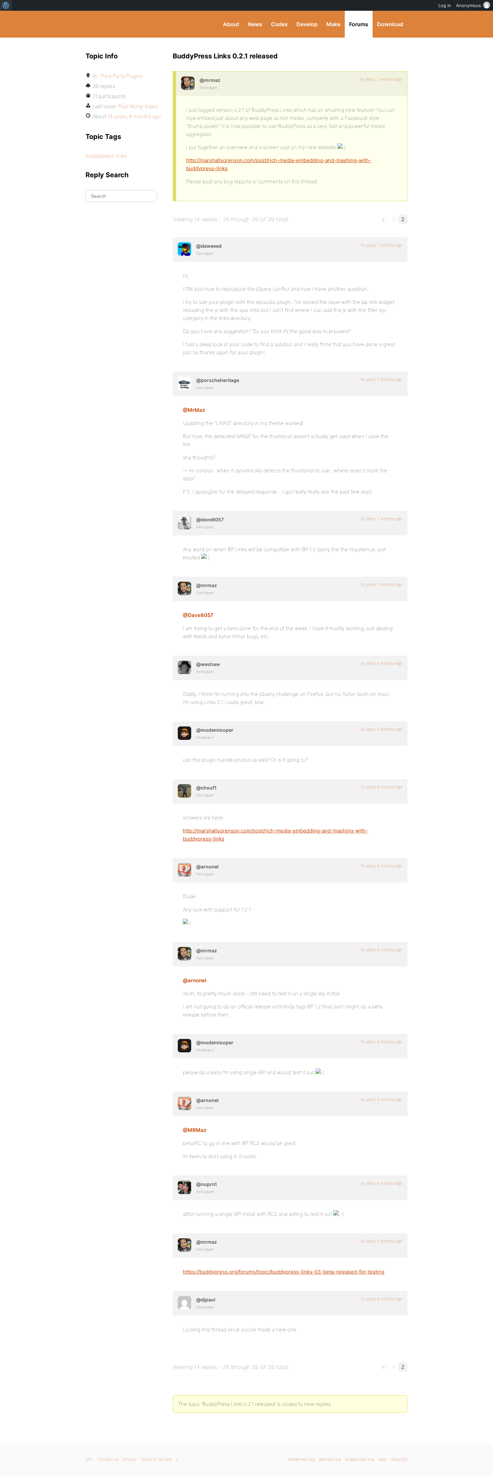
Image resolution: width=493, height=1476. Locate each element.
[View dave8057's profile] (184, 522)
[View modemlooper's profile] (184, 733)
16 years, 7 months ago (381, 79)
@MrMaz (194, 410)
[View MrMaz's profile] (188, 83)
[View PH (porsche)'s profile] (184, 383)
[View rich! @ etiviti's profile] (184, 1187)
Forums (358, 24)
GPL (89, 1459)
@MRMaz (194, 1130)
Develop (307, 24)
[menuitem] (6, 5)
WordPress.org (301, 1459)
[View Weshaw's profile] (184, 667)
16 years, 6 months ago (381, 663)
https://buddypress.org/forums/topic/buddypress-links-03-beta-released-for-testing (283, 1272)
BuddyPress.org (131, 24)
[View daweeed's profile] (184, 249)
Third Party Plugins (121, 76)
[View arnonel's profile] (184, 869)
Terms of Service (156, 1459)
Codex (279, 24)
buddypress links (106, 155)
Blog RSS (399, 1459)
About (231, 24)
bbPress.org (330, 1459)
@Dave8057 (198, 615)
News (255, 24)
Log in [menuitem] (444, 5)
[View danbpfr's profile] (184, 791)
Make (333, 24)
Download (390, 24)
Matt (382, 1459)
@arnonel (194, 980)
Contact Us (108, 1459)
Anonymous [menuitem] (468, 5)
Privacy (129, 1459)
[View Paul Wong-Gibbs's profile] (184, 1303)
